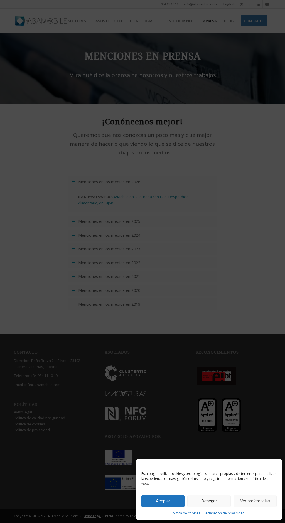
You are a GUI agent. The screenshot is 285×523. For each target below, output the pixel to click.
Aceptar (163, 501)
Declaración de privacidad (224, 513)
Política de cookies (185, 513)
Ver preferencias (255, 501)
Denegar (209, 501)
